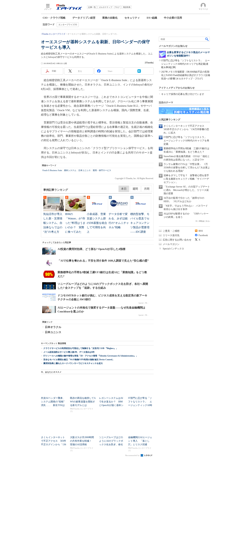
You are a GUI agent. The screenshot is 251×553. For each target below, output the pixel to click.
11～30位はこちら (202, 221)
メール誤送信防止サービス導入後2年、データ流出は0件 (69, 352)
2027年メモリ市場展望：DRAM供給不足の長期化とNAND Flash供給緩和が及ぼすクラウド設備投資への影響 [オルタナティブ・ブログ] (185, 75)
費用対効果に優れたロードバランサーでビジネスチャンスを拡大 (73, 363)
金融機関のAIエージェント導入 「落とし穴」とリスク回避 (140, 441)
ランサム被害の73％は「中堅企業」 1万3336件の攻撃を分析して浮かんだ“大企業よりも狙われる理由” (187, 167)
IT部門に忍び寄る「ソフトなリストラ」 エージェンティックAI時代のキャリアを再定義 (186, 140)
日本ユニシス (84, 170)
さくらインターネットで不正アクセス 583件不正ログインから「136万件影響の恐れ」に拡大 (186, 129)
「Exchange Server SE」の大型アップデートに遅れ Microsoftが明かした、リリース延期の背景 (187, 190)
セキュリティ (132, 17)
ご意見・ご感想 (171, 231)
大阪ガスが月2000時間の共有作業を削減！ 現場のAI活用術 (82, 441)
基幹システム (70, 170)
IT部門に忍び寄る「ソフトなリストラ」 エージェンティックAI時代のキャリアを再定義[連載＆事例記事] (185, 64)
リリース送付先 (171, 235)
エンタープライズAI (67, 24)
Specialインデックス (173, 248)
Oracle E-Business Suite (52, 170)
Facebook (203, 235)
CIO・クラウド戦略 (54, 17)
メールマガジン (171, 244)
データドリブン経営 (83, 17)
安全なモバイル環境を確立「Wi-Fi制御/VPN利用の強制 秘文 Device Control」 (78, 359)
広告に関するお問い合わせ (177, 240)
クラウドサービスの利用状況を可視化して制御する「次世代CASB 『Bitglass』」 (80, 348)
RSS (201, 231)
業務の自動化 (110, 17)
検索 (207, 39)
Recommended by (132, 455)
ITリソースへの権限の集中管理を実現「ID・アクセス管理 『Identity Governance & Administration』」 (90, 356)
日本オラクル (53, 327)
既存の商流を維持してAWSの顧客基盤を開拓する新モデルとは (83, 402)
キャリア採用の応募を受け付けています (182, 94)
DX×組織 (152, 17)
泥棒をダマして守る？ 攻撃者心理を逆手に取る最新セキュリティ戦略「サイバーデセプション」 (186, 179)
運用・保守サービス (102, 170)
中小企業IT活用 (173, 17)
